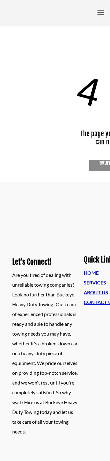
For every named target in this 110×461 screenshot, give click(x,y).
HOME (91, 273)
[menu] (101, 12)
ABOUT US (96, 292)
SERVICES (95, 282)
